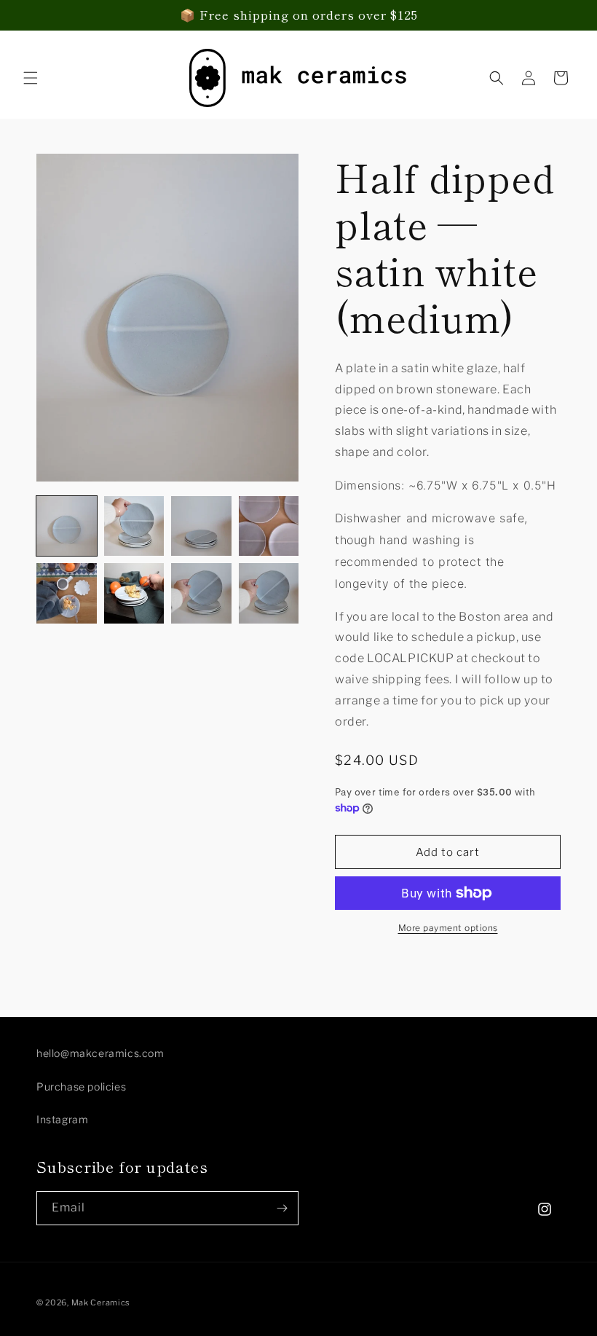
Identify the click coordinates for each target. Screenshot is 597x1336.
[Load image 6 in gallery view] (134, 593)
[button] (31, 78)
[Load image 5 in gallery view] (66, 593)
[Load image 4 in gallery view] (269, 526)
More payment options (448, 927)
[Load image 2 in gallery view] (134, 526)
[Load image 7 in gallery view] (201, 593)
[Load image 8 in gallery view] (269, 593)
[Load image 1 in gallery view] (66, 526)
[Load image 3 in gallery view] (201, 526)
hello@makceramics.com (100, 1053)
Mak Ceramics (100, 1302)
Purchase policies (81, 1086)
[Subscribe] (282, 1208)
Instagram (62, 1119)
